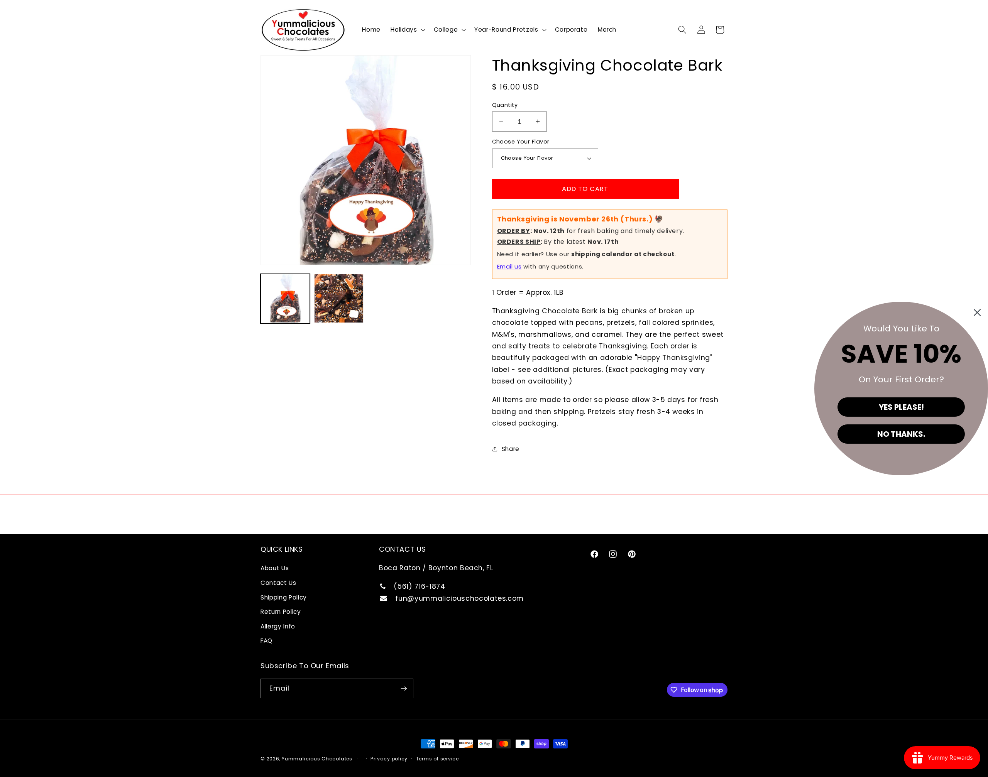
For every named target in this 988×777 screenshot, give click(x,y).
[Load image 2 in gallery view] (339, 298)
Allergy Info (278, 626)
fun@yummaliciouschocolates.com (458, 598)
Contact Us (278, 583)
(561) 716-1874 (418, 586)
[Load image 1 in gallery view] (285, 298)
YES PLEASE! (901, 407)
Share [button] (510, 449)
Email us (509, 266)
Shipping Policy (284, 597)
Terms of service (437, 758)
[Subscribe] (403, 689)
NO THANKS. (901, 434)
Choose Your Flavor (521, 141)
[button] (407, 30)
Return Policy (281, 612)
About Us (275, 568)
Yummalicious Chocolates (317, 758)
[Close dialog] (977, 312)
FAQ (266, 641)
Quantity (505, 105)
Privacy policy (389, 758)
